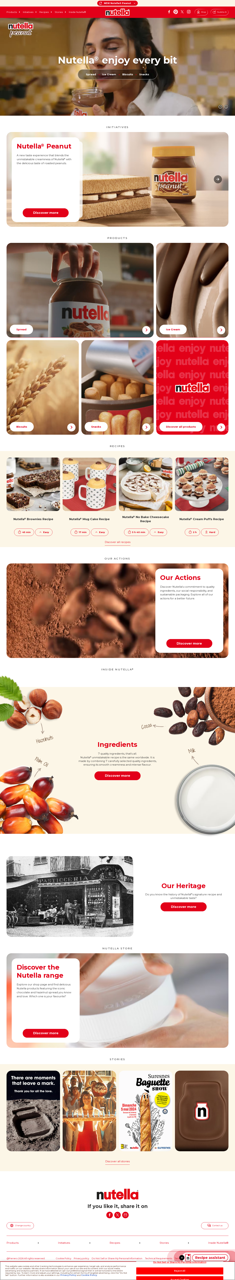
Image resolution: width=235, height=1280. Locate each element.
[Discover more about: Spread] (80, 290)
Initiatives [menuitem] (64, 1242)
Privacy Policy (68, 1275)
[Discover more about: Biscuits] (43, 387)
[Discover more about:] (192, 387)
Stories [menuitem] (164, 1242)
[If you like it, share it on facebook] (109, 1215)
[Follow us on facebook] (169, 12)
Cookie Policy (63, 1258)
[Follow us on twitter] (182, 12)
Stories (59, 12)
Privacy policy (81, 1258)
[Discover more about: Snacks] (117, 387)
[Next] (218, 179)
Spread (91, 74)
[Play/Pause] (220, 107)
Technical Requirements (158, 1258)
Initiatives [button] (28, 12)
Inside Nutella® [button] (77, 12)
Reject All (179, 1270)
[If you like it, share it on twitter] (117, 1215)
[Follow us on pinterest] (175, 12)
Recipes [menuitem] (115, 1242)
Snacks (144, 74)
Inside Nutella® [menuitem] (218, 1242)
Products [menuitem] (13, 1242)
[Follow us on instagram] (188, 12)
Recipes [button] (44, 12)
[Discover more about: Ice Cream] (192, 290)
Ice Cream (109, 74)
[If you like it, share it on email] (125, 1215)
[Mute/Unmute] (226, 107)
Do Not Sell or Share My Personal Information (117, 1258)
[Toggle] (181, 1257)
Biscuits (127, 74)
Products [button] (12, 12)
